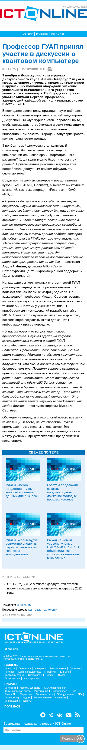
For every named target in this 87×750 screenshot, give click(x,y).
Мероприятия (58, 668)
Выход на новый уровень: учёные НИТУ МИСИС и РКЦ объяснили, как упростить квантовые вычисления (63, 549)
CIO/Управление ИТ (56, 688)
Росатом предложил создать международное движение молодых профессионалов (62, 492)
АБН (42, 69)
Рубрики (27, 33)
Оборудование (65, 694)
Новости (10, 668)
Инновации (24, 605)
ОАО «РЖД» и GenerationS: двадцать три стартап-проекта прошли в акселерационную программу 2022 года (44, 588)
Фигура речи (34, 675)
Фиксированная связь (18, 691)
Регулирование (43, 697)
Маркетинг (26, 694)
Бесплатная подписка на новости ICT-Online (37, 723)
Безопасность (60, 691)
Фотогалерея (12, 678)
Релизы (50, 675)
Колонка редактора (29, 672)
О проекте (11, 649)
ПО (80, 694)
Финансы (60, 697)
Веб (74, 691)
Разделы (42, 33)
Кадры (26, 697)
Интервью (40, 668)
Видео (61, 675)
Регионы (57, 33)
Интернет (10, 688)
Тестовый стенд (14, 675)
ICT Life (64, 672)
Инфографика (32, 678)
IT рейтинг (50, 672)
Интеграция (41, 691)
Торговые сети (44, 694)
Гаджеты (27, 701)
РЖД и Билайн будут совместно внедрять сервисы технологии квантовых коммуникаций (21, 547)
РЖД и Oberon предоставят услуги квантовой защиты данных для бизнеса (21, 490)
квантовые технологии (42, 609)
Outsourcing (12, 697)
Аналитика (25, 668)
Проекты (75, 668)
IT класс (10, 672)
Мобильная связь (30, 688)
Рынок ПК (10, 694)
